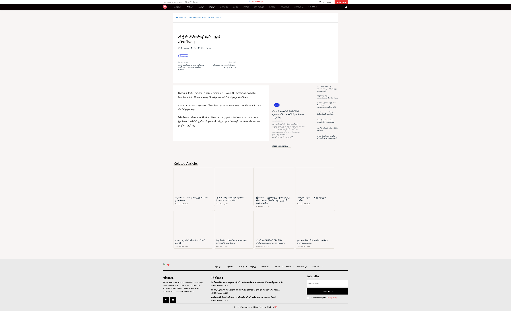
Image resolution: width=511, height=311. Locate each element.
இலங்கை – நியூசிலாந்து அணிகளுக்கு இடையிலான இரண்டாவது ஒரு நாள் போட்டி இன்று (273, 200)
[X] (320, 17)
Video (213, 286)
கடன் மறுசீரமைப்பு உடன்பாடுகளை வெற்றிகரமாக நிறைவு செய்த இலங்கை (191, 67)
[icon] (165, 7)
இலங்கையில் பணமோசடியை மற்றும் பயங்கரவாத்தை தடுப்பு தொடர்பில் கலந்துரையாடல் (247, 282)
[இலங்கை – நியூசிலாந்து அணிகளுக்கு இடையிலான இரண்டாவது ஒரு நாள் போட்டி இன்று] (274, 181)
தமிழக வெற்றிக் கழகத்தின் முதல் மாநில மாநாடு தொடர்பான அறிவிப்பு (288, 114)
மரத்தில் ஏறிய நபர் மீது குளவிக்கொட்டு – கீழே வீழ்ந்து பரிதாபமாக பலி (327, 89)
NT (275, 307)
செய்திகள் (182, 17)
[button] (346, 7)
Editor (186, 48)
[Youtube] (173, 300)
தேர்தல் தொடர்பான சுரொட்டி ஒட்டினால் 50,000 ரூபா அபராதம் (327, 137)
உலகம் (277, 105)
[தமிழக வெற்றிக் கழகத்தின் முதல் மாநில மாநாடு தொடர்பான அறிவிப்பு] (288, 96)
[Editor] (179, 48)
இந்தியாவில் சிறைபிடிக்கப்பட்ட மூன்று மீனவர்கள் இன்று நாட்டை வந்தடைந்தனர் (244, 297)
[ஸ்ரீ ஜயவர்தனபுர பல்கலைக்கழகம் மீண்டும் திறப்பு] (311, 97)
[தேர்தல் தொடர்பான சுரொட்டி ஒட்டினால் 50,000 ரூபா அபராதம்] (311, 137)
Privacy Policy (332, 298)
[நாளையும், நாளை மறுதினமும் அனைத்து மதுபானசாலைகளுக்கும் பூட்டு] (311, 105)
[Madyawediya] (256, 1)
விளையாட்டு (192, 17)
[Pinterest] (326, 17)
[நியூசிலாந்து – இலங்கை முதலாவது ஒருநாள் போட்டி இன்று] (234, 224)
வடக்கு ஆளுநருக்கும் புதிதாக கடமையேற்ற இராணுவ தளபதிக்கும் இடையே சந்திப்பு (245, 290)
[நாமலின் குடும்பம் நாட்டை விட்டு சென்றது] (311, 129)
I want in (326, 291)
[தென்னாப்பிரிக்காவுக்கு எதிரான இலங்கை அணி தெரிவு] (234, 181)
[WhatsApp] (332, 17)
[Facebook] (313, 17)
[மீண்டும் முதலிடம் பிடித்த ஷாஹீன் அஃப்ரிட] (315, 181)
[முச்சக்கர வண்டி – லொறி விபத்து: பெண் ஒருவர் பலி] (311, 113)
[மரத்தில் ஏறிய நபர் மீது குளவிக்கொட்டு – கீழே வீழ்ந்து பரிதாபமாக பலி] (311, 88)
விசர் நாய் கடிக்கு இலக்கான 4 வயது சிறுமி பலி (224, 66)
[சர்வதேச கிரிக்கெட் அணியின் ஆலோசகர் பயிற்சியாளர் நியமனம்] (274, 224)
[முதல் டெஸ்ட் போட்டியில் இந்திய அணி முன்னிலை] (193, 181)
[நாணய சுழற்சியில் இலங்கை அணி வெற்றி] (193, 224)
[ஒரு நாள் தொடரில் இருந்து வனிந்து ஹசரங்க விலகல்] (315, 224)
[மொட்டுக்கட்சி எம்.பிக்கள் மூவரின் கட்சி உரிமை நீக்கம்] (311, 121)
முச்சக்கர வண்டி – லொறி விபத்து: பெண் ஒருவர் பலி (325, 113)
